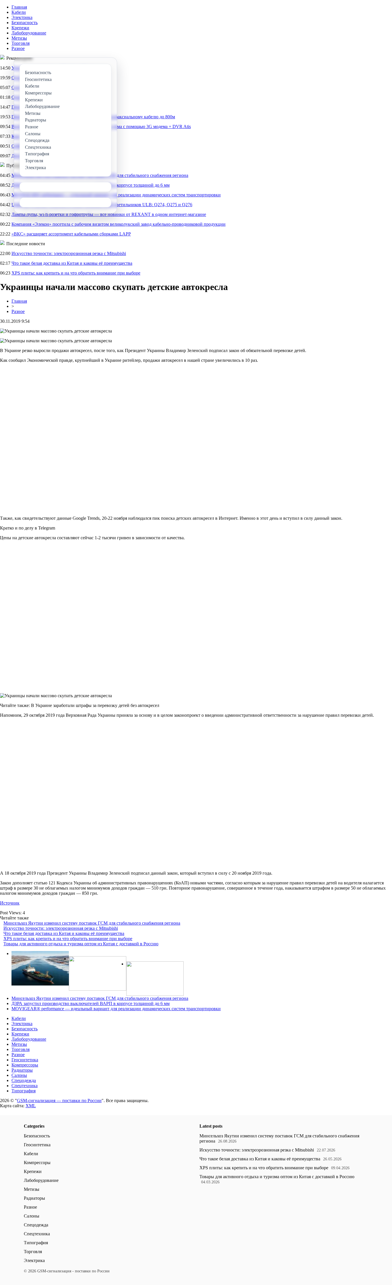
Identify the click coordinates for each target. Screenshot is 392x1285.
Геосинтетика (24, 1059)
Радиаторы (22, 1070)
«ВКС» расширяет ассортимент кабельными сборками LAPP (71, 233)
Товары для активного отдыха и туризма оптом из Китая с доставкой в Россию (80, 943)
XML (31, 1105)
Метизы (19, 38)
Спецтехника (24, 1085)
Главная (19, 7)
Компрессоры (24, 1064)
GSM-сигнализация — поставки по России (59, 1100)
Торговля (20, 43)
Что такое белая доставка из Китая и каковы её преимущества (71, 263)
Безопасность (24, 22)
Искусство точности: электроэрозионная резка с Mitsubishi (68, 253)
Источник (10, 903)
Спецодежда (23, 1080)
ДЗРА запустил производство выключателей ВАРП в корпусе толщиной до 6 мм (90, 1003)
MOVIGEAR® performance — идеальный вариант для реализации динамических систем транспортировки (116, 1008)
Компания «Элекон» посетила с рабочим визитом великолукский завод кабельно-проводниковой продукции (118, 224)
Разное (18, 48)
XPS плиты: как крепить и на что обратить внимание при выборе (75, 272)
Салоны (19, 1075)
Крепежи (20, 27)
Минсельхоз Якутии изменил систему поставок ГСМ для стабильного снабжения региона (91, 923)
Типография (23, 1090)
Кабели (18, 12)
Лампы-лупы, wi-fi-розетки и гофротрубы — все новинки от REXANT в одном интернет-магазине (108, 214)
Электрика (21, 17)
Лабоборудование (28, 32)
